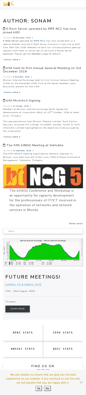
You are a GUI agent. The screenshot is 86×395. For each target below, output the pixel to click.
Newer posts (76, 223)
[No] (81, 382)
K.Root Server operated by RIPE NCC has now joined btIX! (39, 30)
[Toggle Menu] (78, 4)
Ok (38, 388)
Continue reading (12, 60)
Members (37, 53)
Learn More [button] (17, 309)
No (47, 388)
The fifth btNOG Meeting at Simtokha (34, 145)
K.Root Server (11, 40)
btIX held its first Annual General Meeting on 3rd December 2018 (42, 69)
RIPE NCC (40, 40)
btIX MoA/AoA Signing (23, 100)
